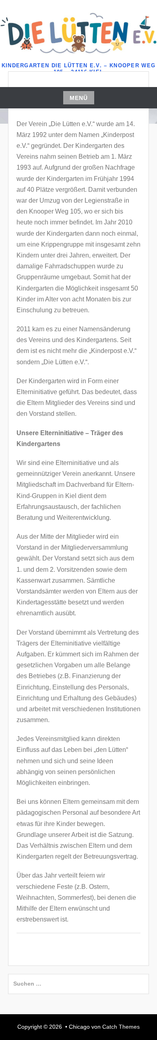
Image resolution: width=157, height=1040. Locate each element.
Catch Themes (121, 1026)
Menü (79, 98)
